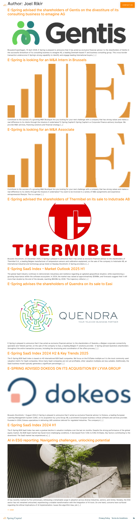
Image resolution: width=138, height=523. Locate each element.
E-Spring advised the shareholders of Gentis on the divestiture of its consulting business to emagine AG (63, 12)
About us (54, 5)
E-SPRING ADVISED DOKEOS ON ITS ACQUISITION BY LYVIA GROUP (64, 368)
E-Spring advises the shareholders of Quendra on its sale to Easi (60, 284)
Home (42, 5)
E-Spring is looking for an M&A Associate (41, 129)
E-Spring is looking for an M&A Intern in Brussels (47, 60)
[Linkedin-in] (134, 518)
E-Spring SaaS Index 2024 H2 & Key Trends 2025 (48, 353)
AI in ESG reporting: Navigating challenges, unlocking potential (59, 440)
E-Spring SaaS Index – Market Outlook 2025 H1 (46, 269)
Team (82, 5)
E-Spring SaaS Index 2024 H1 (32, 425)
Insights (93, 5)
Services (68, 5)
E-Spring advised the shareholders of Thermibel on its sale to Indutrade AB (69, 199)
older (11, 510)
